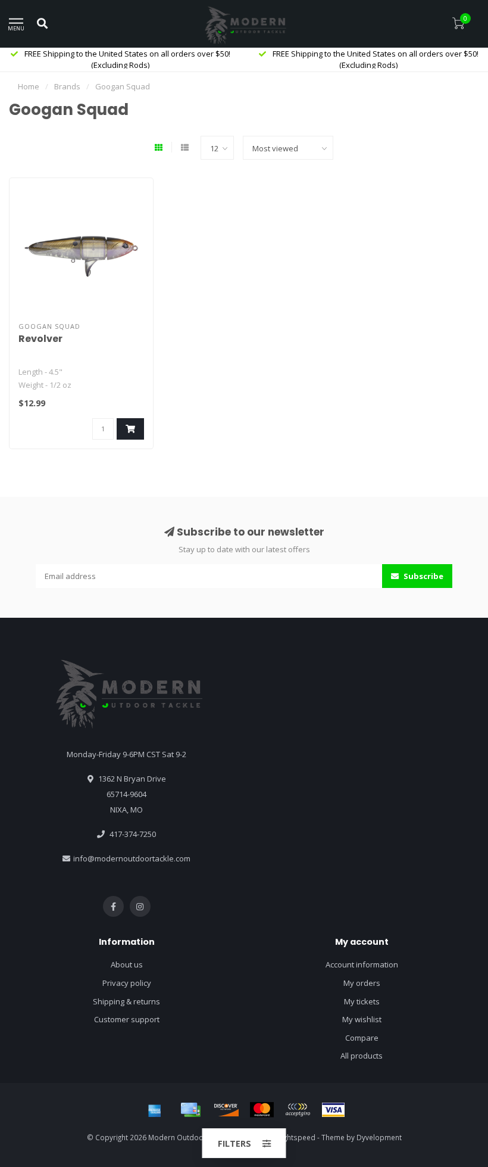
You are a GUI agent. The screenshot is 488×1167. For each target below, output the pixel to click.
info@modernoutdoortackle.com (131, 858)
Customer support (126, 1019)
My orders (361, 983)
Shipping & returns (126, 1001)
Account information (362, 964)
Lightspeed (296, 1137)
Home (28, 86)
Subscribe (422, 576)
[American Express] (155, 1110)
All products (361, 1055)
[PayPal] (297, 1110)
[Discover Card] (226, 1110)
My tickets (362, 1001)
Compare (361, 1037)
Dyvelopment (379, 1137)
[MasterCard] (262, 1110)
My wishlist (361, 1019)
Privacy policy (126, 983)
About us (127, 964)
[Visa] (333, 1110)
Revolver (40, 339)
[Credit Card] (190, 1110)
